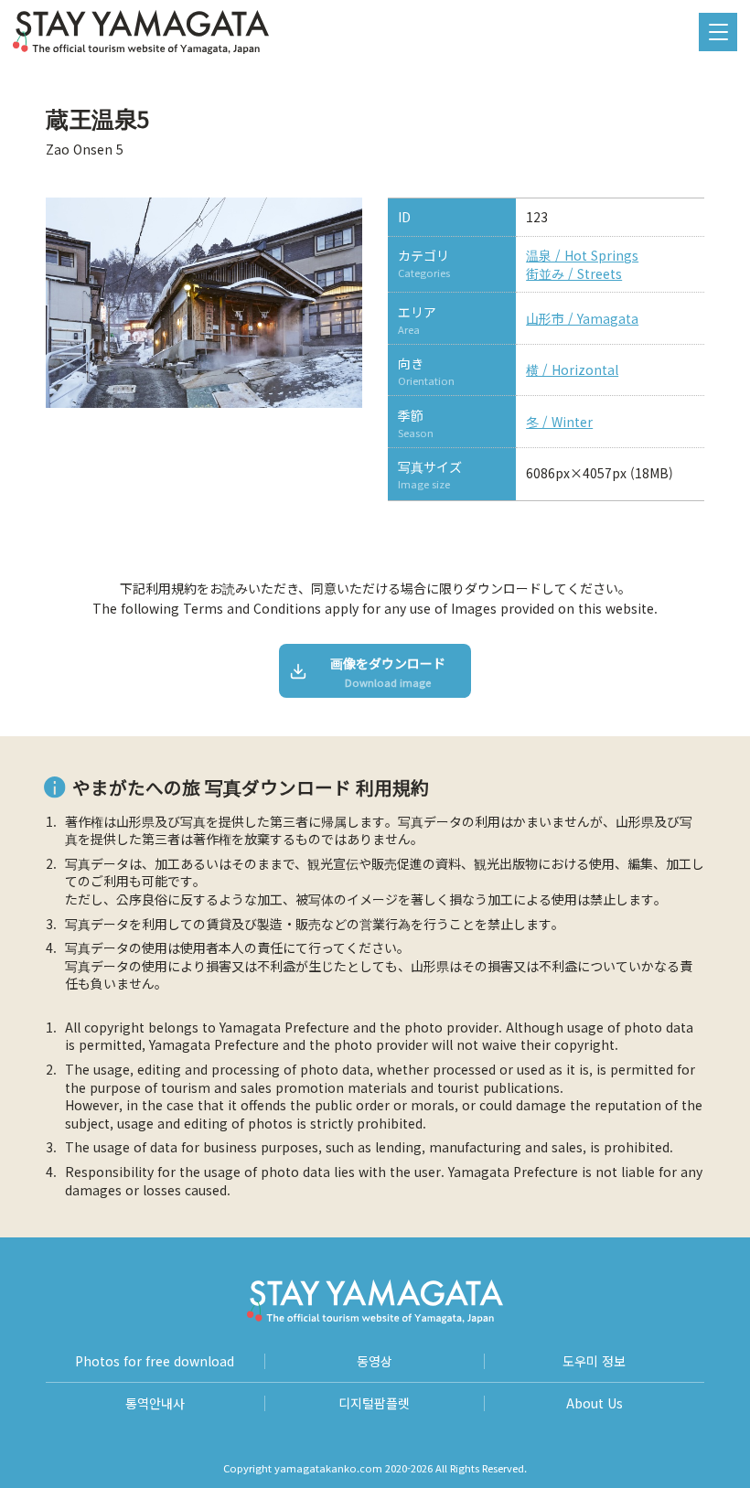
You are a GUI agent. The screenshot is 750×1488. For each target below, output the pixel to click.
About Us (594, 1403)
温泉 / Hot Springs (582, 255)
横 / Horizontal (572, 370)
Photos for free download (154, 1361)
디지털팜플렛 (374, 1403)
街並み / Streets (574, 274)
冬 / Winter (559, 422)
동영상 (374, 1361)
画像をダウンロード (387, 672)
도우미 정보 (594, 1361)
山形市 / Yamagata (582, 318)
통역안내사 (155, 1403)
